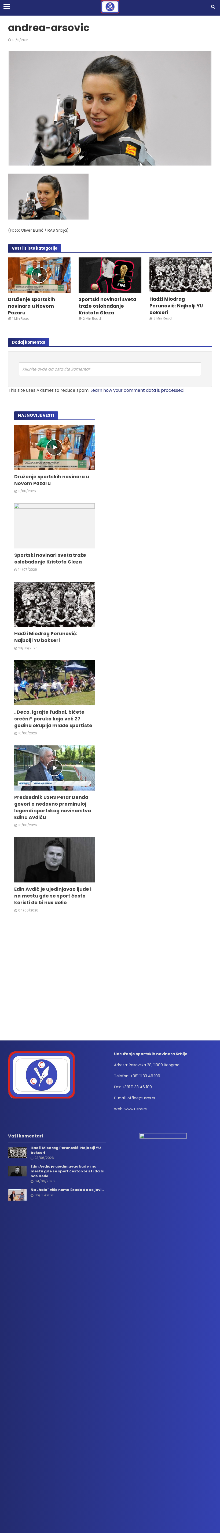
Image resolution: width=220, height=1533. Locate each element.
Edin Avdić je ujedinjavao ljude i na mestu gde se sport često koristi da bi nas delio (52, 896)
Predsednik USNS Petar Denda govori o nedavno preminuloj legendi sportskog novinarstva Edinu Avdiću (52, 807)
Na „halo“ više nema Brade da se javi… (67, 1189)
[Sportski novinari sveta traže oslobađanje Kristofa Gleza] (110, 275)
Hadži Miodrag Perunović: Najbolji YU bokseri (176, 306)
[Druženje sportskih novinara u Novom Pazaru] (39, 275)
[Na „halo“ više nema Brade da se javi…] (17, 1194)
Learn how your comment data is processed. (137, 390)
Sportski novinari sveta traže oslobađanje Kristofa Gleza (107, 306)
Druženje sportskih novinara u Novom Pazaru (31, 306)
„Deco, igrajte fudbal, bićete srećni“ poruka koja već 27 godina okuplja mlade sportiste (53, 719)
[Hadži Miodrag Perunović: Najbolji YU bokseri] (180, 274)
